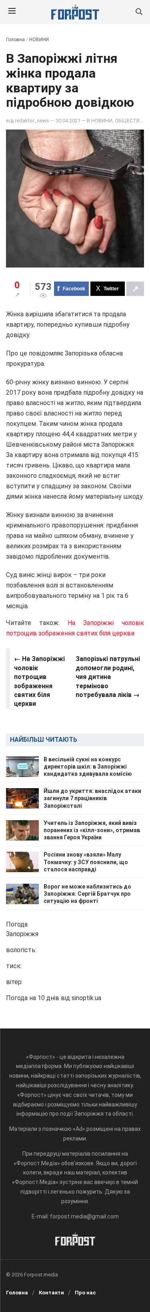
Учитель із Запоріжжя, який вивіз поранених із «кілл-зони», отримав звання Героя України (92, 830)
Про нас (85, 1293)
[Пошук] (139, 12)
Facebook (74, 289)
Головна (15, 39)
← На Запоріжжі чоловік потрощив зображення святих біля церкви (39, 681)
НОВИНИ (39, 39)
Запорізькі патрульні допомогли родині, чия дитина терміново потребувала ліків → (108, 677)
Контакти (51, 1293)
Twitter (111, 289)
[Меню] (12, 12)
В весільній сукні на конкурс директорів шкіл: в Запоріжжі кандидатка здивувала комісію (88, 766)
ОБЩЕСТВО (129, 121)
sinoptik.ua (86, 998)
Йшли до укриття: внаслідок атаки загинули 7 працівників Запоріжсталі (92, 798)
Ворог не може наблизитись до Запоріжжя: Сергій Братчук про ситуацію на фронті (87, 893)
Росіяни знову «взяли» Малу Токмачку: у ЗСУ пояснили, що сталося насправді (86, 861)
